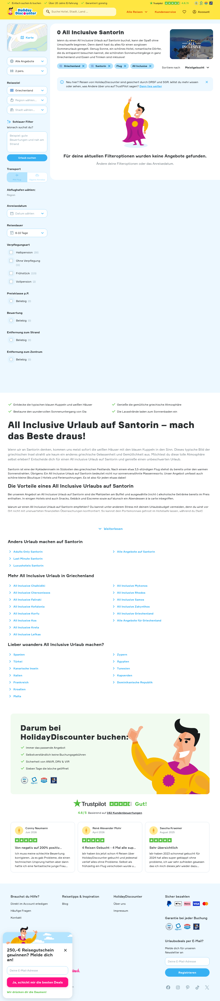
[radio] (27, 301)
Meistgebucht (194, 67)
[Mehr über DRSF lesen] (211, 3)
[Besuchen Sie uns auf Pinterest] (187, 987)
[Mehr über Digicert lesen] (34, 780)
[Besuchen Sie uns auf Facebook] (168, 987)
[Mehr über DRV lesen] (196, 3)
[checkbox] (27, 252)
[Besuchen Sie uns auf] (177, 987)
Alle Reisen (135, 12)
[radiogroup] (27, 301)
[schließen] (65, 950)
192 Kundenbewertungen (124, 813)
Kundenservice (165, 12)
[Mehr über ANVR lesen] (206, 3)
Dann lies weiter (150, 86)
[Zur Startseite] (22, 11)
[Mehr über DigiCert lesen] (201, 3)
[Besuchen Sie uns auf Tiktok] (197, 987)
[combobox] (79, 12)
